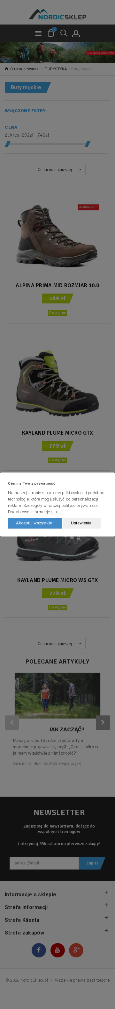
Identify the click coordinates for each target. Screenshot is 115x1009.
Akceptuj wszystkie (34, 523)
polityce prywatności (80, 505)
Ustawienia (81, 523)
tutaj (55, 511)
